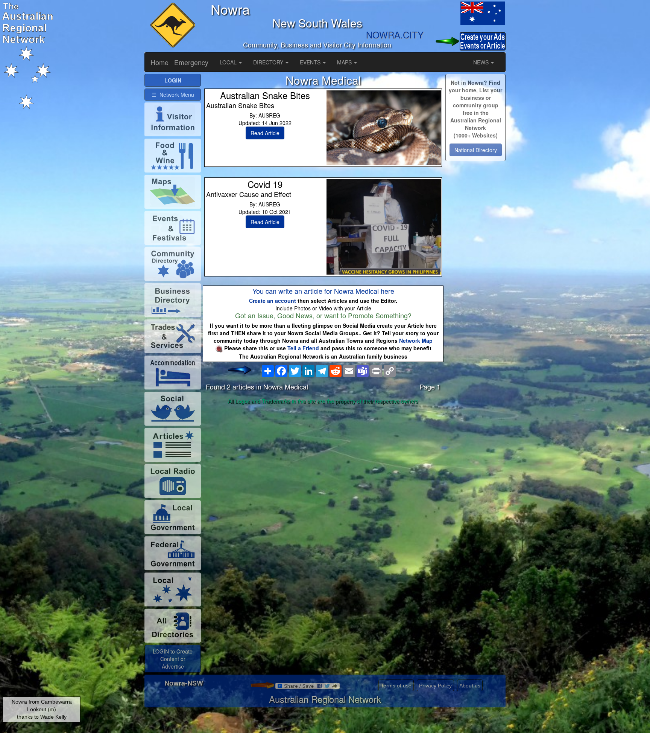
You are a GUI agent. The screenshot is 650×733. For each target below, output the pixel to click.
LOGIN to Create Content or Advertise (173, 658)
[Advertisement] (323, 466)
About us (469, 686)
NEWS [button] (481, 62)
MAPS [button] (345, 62)
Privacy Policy (435, 686)
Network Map (416, 340)
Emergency (191, 62)
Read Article (265, 133)
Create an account (272, 300)
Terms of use (396, 686)
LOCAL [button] (229, 62)
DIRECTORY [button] (269, 62)
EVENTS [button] (311, 62)
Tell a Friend (303, 348)
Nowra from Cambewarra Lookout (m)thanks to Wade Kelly (42, 709)
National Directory (475, 150)
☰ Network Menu (173, 94)
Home (159, 62)
